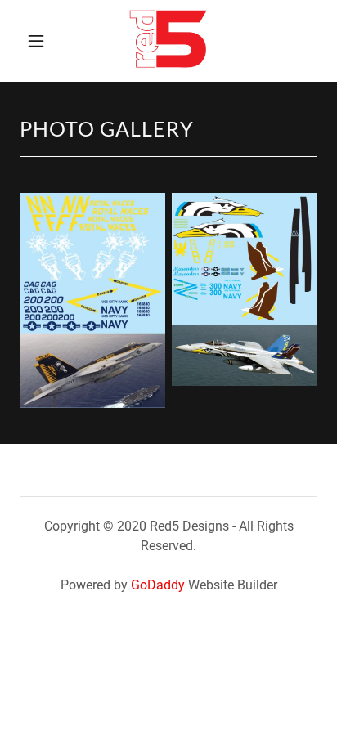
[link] (168, 41)
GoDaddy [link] (158, 585)
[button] (38, 41)
